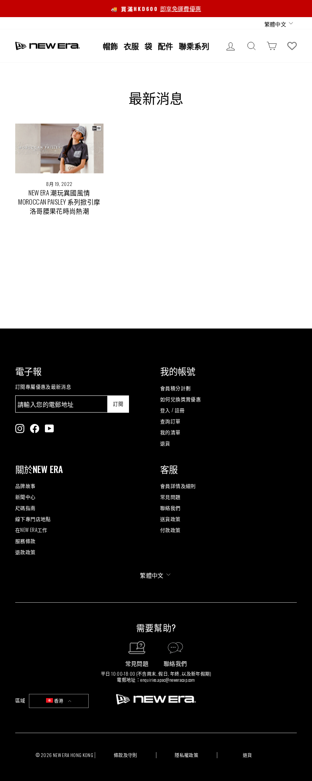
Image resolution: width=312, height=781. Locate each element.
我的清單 (170, 432)
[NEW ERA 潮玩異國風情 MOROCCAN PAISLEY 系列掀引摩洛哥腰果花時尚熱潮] (59, 148)
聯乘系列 (194, 46)
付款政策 (170, 529)
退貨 (165, 443)
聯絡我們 (170, 507)
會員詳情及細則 (178, 485)
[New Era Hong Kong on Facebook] (34, 428)
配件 (165, 46)
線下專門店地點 (33, 518)
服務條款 (25, 540)
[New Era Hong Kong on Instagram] (19, 428)
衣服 (131, 46)
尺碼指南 (25, 507)
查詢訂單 (170, 421)
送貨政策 (170, 518)
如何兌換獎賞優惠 (180, 399)
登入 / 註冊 (172, 410)
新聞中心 (25, 496)
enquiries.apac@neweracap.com (167, 679)
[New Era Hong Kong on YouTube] (49, 428)
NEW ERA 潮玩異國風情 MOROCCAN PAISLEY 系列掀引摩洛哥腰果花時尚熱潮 (59, 202)
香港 (59, 700)
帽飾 (110, 46)
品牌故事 (25, 485)
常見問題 (170, 496)
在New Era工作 (31, 529)
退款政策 (25, 552)
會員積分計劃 (175, 388)
